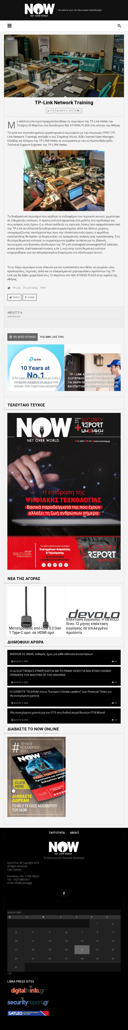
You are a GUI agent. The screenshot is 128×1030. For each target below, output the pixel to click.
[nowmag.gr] (40, 9)
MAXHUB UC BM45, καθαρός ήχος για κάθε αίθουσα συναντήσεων (51, 654)
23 (115, 703)
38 (115, 661)
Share (31, 297)
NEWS (10, 39)
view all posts (14, 316)
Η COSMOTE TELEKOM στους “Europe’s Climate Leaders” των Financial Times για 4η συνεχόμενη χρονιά (60, 693)
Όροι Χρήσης (14, 869)
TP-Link (16, 287)
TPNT (43, 287)
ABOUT (74, 832)
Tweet (16, 297)
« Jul (9, 973)
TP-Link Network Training (64, 102)
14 (115, 720)
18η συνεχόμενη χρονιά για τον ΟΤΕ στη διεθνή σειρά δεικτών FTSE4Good (58, 712)
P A (51, 110)
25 (115, 682)
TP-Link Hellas (30, 287)
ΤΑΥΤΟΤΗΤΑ (57, 832)
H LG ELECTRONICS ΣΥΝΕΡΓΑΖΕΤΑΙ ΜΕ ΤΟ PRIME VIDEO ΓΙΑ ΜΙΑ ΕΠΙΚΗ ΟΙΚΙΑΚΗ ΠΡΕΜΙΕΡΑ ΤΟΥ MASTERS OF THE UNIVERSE (60, 673)
